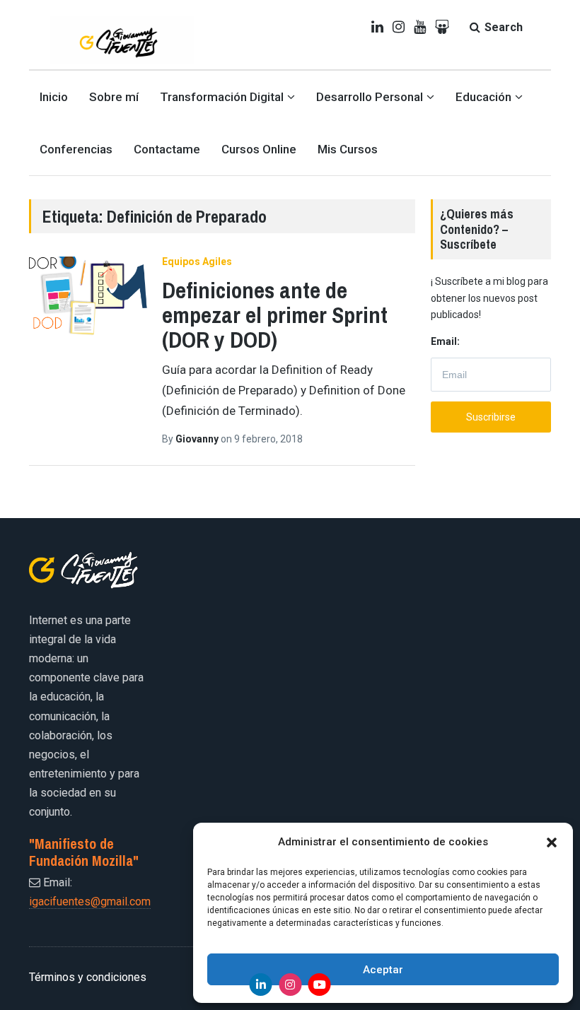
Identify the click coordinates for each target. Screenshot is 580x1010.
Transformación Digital (222, 97)
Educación (483, 97)
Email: (445, 341)
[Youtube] (319, 984)
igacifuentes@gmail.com (90, 901)
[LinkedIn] (261, 984)
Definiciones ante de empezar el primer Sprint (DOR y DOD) (275, 315)
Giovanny (198, 439)
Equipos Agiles (197, 261)
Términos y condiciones (87, 977)
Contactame (167, 149)
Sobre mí (114, 97)
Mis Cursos (348, 149)
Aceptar (383, 969)
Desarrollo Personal (369, 97)
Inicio (54, 97)
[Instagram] (290, 984)
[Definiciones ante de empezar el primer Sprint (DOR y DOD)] (89, 299)
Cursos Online (258, 149)
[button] (552, 842)
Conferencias (76, 149)
